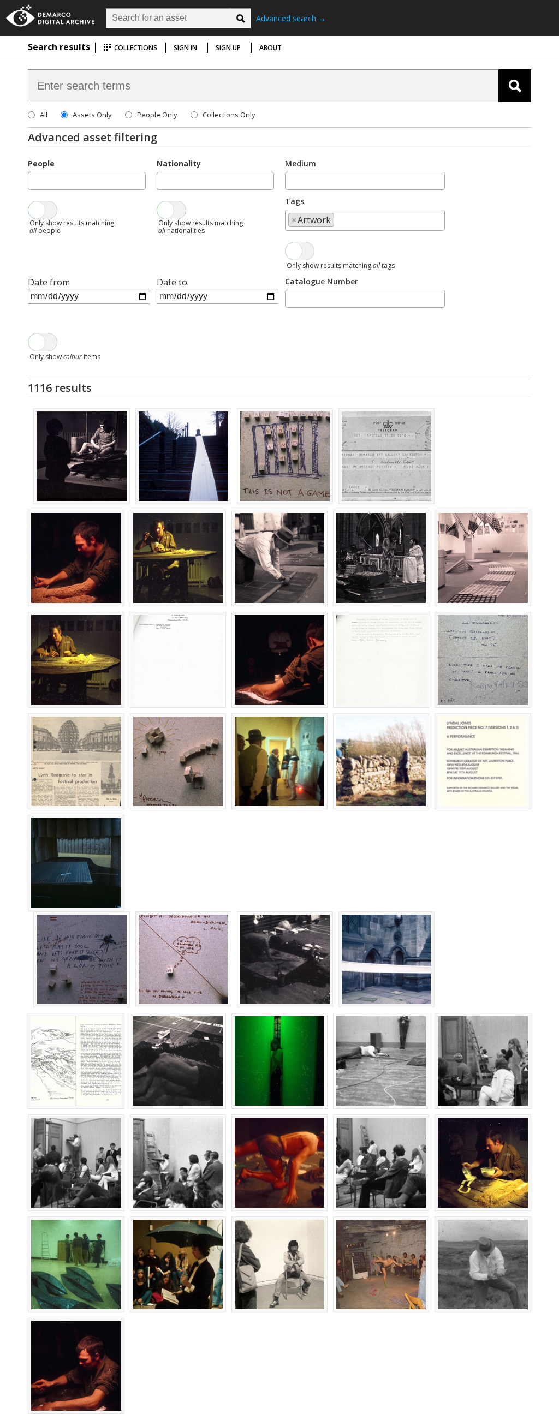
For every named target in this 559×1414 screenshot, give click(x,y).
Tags (294, 201)
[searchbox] (34, 180)
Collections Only (229, 115)
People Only (157, 115)
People (41, 163)
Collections (134, 47)
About (270, 47)
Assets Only (92, 115)
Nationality (179, 163)
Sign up (228, 47)
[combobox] (86, 181)
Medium (300, 163)
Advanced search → (291, 18)
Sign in (185, 47)
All (43, 115)
